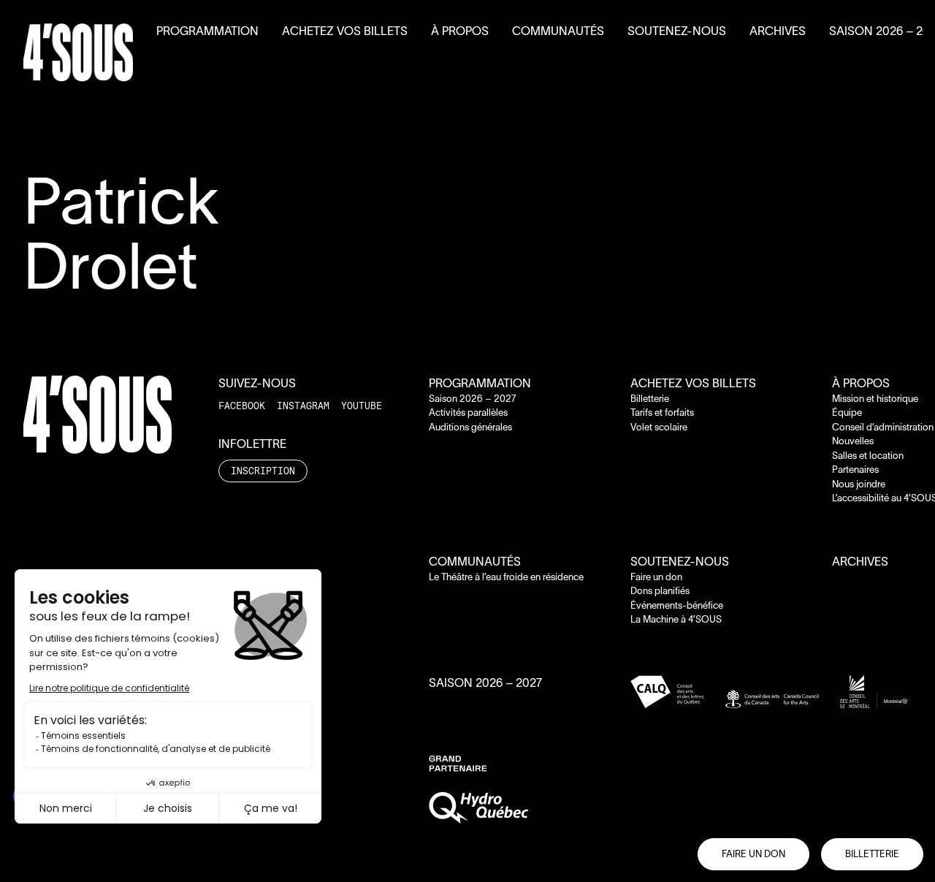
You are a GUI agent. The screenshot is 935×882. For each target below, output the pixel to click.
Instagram (303, 405)
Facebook (241, 405)
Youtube (361, 405)
